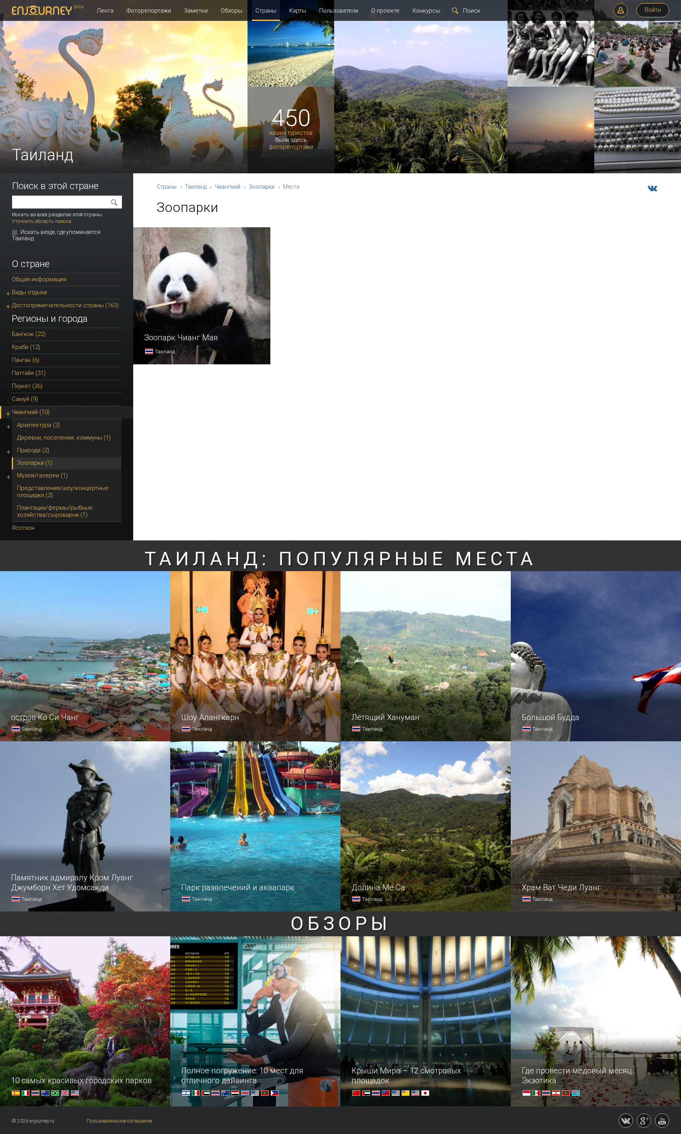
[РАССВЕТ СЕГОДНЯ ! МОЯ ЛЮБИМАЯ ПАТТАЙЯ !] (551, 171)
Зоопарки (262, 187)
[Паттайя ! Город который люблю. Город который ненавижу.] (290, 85)
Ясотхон (23, 527)
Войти (653, 9)
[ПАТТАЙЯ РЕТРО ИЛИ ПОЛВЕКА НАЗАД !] (551, 85)
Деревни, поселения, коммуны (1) (64, 437)
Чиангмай (227, 187)
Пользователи (338, 10)
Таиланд (196, 187)
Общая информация (39, 279)
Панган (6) (25, 360)
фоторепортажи (291, 147)
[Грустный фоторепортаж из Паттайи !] (637, 85)
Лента (105, 10)
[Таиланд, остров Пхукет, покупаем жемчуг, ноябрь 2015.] (637, 171)
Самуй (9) (25, 399)
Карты (297, 10)
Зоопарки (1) (34, 462)
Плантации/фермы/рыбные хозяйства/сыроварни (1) (55, 511)
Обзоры (231, 10)
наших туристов (291, 133)
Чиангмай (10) (31, 412)
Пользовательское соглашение (119, 1121)
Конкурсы (426, 10)
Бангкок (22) (29, 334)
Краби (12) (26, 347)
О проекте (385, 10)
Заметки (196, 10)
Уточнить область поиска (41, 221)
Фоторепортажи (149, 10)
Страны (265, 10)
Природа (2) (33, 450)
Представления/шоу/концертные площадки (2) (63, 491)
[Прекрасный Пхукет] (421, 171)
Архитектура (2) (38, 425)
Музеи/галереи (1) (42, 475)
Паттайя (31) (29, 373)
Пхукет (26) (27, 386)
